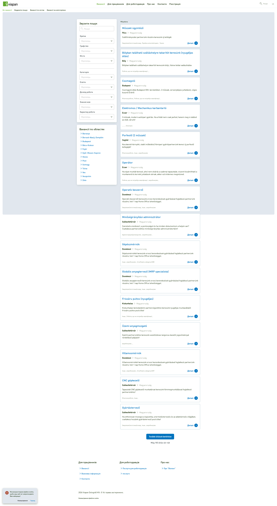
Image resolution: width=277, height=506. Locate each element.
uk (273, 4)
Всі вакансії (7, 10)
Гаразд (32, 500)
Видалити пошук (20, 10)
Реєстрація (174, 3)
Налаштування (23, 500)
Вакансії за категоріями (56, 10)
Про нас (151, 3)
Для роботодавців (135, 3)
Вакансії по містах (37, 10)
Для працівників (115, 3)
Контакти (162, 3)
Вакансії (101, 3)
